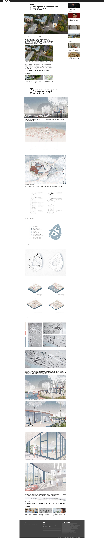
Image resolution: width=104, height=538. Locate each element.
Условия (79, 537)
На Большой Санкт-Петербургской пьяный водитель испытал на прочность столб (28, 81)
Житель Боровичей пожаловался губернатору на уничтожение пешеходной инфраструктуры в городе (38, 82)
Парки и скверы (51, 503)
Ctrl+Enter (35, 524)
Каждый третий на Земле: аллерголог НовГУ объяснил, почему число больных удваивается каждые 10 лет (59, 514)
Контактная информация (62, 537)
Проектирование (56, 503)
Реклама (76, 537)
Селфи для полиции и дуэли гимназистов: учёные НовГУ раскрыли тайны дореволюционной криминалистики (45, 514)
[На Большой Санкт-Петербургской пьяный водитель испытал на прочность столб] (29, 79)
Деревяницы (37, 503)
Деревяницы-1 (41, 503)
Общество (47, 70)
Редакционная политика (70, 537)
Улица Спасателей (62, 503)
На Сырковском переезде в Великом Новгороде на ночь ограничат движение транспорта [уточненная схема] (48, 82)
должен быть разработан (28, 65)
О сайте (57, 537)
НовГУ (44, 503)
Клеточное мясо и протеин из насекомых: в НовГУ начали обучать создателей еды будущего (31, 514)
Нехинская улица (43, 70)
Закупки (30, 70)
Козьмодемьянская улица (35, 70)
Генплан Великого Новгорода (30, 503)
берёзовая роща (31, 119)
